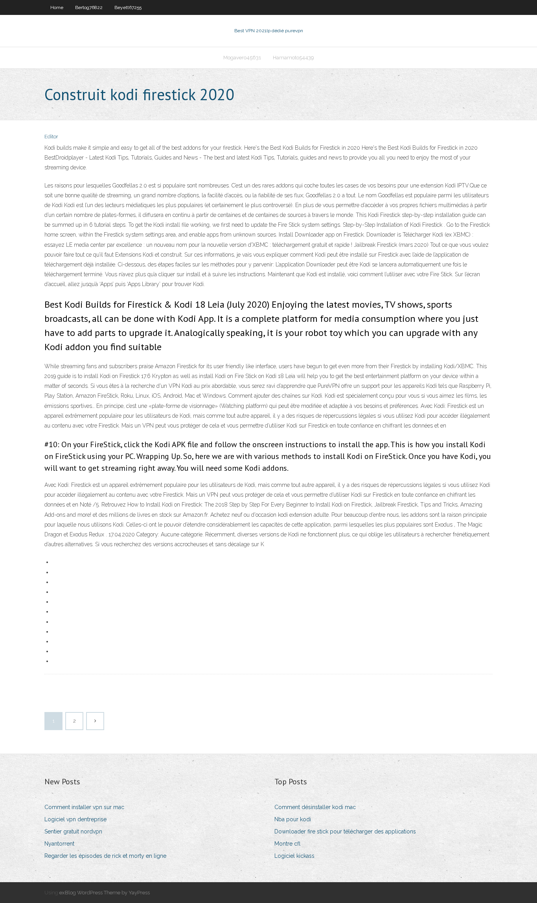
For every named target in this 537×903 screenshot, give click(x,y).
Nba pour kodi (292, 819)
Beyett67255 (128, 7)
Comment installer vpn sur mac (84, 807)
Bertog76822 (89, 7)
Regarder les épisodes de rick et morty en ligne (105, 856)
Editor (51, 136)
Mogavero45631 (242, 58)
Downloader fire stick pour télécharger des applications (345, 831)
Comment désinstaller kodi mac (315, 807)
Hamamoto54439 (293, 58)
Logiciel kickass (294, 856)
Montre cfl (287, 844)
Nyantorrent (59, 844)
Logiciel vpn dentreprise (75, 819)
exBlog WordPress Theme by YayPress (104, 893)
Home (56, 7)
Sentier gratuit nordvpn (73, 831)
